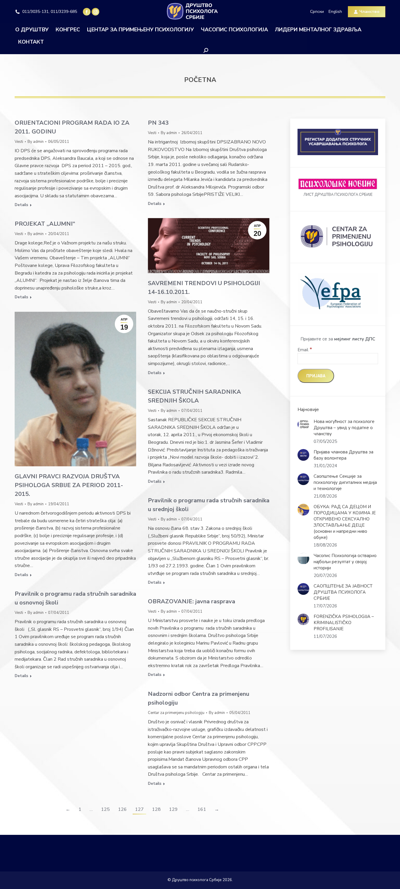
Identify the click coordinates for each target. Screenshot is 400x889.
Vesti (19, 141)
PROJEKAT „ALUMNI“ (45, 224)
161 (201, 809)
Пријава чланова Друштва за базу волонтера (343, 455)
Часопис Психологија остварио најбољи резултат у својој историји (345, 562)
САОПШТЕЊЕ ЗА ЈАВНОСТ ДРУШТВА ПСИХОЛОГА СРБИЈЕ (343, 592)
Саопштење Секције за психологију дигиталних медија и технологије (345, 482)
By (36, 141)
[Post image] (303, 424)
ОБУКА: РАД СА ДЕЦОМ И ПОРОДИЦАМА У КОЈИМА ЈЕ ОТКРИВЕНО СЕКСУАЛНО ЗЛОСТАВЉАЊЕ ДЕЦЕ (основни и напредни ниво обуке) (345, 522)
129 (173, 809)
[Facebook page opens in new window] (86, 12)
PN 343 (158, 123)
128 (156, 809)
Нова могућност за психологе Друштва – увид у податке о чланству (344, 428)
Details (21, 205)
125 (105, 809)
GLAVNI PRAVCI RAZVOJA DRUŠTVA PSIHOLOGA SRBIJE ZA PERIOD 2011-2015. (69, 485)
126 (122, 809)
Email (305, 350)
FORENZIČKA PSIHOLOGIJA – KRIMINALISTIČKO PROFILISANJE (344, 623)
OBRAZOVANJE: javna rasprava (191, 601)
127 (139, 809)
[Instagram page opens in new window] (95, 12)
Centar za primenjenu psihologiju (176, 712)
